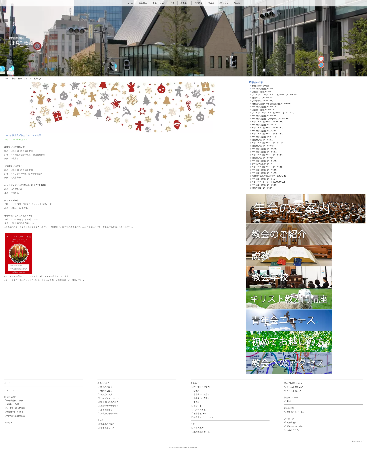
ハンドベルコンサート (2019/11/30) (268, 142)
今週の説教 (199, 427)
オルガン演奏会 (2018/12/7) (264, 151)
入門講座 (198, 3)
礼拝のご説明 (13, 404)
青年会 (211, 3)
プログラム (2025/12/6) (262, 100)
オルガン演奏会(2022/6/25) (264, 130)
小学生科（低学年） (203, 394)
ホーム (130, 3)
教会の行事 (17, 78)
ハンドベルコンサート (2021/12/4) (267, 133)
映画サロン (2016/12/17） (264, 187)
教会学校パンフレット (204, 417)
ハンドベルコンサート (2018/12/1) (267, 154)
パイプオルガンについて (111, 398)
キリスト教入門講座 (16, 407)
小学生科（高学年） (203, 398)
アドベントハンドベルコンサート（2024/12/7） (273, 112)
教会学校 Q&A (200, 413)
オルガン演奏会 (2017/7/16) (264, 172)
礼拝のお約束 (200, 409)
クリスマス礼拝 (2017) (262, 163)
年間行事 (198, 405)
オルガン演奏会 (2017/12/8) (264, 169)
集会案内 (143, 3)
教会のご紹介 (106, 386)
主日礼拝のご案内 (15, 400)
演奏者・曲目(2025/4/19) (263, 109)
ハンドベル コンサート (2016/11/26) (268, 181)
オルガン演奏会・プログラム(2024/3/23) (270, 118)
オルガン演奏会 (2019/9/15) (264, 148)
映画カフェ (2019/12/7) (262, 139)
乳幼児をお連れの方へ (17, 415)
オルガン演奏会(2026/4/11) (264, 88)
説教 (173, 3)
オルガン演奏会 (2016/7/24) (264, 178)
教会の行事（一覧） (261, 85)
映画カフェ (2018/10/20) (263, 157)
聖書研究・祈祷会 (15, 411)
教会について (159, 3)
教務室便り (292, 422)
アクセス (224, 3)
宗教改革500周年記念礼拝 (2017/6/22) (269, 175)
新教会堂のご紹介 (295, 426)
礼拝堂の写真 (106, 394)
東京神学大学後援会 (109, 405)
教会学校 (184, 3)
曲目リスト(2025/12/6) (262, 97)
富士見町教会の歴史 (109, 401)
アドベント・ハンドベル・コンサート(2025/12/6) (274, 94)
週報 (289, 401)
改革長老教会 (106, 409)
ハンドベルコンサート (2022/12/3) (267, 127)
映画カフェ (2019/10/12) (263, 145)
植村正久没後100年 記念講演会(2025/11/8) (271, 103)
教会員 (237, 3)
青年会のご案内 (107, 424)
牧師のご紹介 (106, 390)
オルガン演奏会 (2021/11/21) (265, 136)
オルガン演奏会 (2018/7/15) (264, 160)
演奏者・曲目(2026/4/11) (263, 91)
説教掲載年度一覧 (202, 431)
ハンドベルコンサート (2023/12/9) (267, 121)
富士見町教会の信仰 (109, 413)
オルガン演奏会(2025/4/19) (264, 106)
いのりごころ (293, 430)
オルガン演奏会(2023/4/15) (264, 124)
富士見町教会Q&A (295, 386)
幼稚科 (197, 390)
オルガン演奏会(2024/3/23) (264, 115)
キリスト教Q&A (294, 390)
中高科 (197, 401)
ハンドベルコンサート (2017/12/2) (267, 166)
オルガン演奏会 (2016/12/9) (264, 184)
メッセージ (9, 389)
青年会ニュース (107, 427)
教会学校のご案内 (202, 386)
